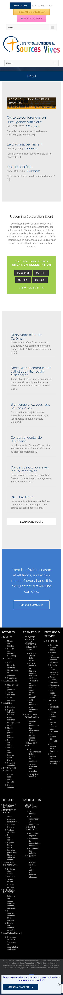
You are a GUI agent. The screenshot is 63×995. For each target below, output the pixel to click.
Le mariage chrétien (32, 862)
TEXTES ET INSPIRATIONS (10, 863)
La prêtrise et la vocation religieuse (33, 872)
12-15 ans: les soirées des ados (32, 736)
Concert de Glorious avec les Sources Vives (30, 469)
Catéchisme (11, 678)
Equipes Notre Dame (10, 757)
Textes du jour (10, 880)
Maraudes (54, 682)
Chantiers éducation (11, 764)
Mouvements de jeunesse (11, 672)
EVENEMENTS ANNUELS (10, 769)
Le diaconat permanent (24, 144)
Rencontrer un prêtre (33, 775)
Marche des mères (10, 750)
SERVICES (51, 700)
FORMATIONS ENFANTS (31, 648)
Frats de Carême (19, 167)
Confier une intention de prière (11, 926)
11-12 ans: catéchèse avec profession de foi (33, 706)
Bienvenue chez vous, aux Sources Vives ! (30, 406)
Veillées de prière (11, 831)
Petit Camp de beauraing (11, 665)
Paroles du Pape (10, 886)
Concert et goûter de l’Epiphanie (26, 439)
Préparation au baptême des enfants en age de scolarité (33, 689)
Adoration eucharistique (11, 820)
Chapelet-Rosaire (11, 826)
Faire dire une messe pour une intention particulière (11, 902)
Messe (10, 816)
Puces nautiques (11, 786)
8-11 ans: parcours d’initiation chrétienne (33, 674)
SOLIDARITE (52, 641)
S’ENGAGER (30, 856)
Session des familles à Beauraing (11, 652)
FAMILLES (7, 637)
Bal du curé (10, 775)
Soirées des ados (11, 693)
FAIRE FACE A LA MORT (9, 806)
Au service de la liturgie (53, 713)
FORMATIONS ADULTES (31, 744)
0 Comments (32, 126)
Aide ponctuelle (54, 705)
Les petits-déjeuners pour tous (54, 694)
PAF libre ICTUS (22, 497)
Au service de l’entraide (54, 737)
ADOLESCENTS (10, 681)
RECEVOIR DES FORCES (31, 828)
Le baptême (32, 812)
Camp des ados (11, 699)
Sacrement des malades (33, 850)
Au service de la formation (54, 747)
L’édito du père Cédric (11, 871)
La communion (33, 823)
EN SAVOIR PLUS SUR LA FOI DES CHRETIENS (31, 640)
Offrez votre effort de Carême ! (26, 336)
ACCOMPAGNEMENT (10, 933)
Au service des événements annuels (54, 758)
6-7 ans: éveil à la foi (32, 665)
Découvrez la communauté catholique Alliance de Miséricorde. (31, 371)
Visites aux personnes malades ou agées (54, 657)
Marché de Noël (10, 781)
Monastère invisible (54, 686)
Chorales (11, 707)
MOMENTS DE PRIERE (9, 811)
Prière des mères (9, 742)
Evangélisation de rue (11, 724)
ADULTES (7, 703)
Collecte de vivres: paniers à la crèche (54, 669)
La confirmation (33, 817)
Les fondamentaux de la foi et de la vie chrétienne (33, 755)
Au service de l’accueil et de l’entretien (54, 725)
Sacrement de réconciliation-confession (11, 945)
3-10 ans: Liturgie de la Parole (33, 657)
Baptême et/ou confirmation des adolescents (33, 725)
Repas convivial (11, 718)
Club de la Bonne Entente (11, 712)
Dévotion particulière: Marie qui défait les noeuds (11, 855)
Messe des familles (10, 643)
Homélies (11, 876)
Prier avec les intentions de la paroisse (11, 915)
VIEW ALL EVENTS (31, 287)
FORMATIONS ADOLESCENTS (32, 715)
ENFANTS (7, 659)
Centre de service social (54, 647)
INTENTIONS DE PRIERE (9, 891)
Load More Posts (31, 522)
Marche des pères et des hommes (11, 732)
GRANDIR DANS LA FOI (31, 806)
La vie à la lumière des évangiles (33, 767)
